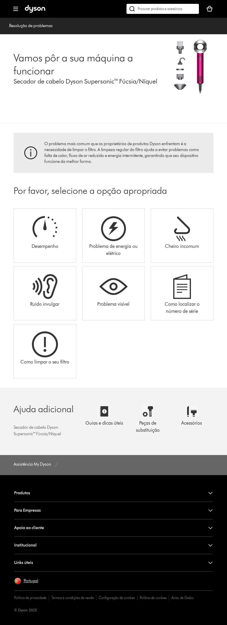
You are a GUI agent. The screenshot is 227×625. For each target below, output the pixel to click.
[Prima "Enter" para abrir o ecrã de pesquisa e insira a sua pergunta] (163, 9)
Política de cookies (153, 597)
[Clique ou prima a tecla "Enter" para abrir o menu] (16, 9)
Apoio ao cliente (29, 527)
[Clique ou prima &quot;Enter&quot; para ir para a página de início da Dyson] (35, 11)
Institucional (25, 545)
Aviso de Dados (182, 597)
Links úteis (23, 562)
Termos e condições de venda (72, 597)
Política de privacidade (30, 597)
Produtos (22, 492)
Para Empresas (27, 510)
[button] (26, 581)
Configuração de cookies (117, 597)
